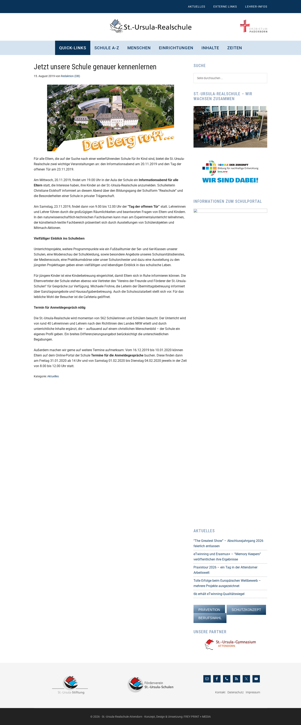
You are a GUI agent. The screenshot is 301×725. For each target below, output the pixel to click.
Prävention (209, 610)
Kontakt (220, 692)
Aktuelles (53, 376)
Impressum (253, 692)
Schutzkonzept (246, 610)
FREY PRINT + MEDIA (197, 716)
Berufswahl (210, 618)
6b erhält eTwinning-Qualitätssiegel (219, 594)
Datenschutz (235, 692)
